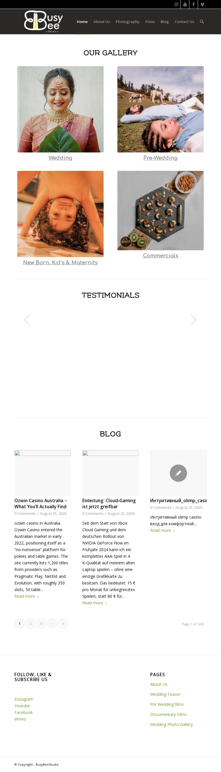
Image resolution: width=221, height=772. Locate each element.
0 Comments (25, 513)
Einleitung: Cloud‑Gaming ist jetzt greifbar (109, 504)
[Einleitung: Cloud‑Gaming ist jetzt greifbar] (110, 473)
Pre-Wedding (160, 158)
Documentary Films (168, 714)
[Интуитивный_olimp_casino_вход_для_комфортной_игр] (178, 473)
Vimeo (20, 719)
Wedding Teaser (165, 694)
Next (193, 319)
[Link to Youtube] (185, 4)
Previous (27, 319)
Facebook (24, 712)
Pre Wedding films (167, 704)
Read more (24, 596)
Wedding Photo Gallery (171, 724)
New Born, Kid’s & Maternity (60, 262)
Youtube (22, 705)
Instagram (23, 699)
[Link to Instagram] (176, 4)
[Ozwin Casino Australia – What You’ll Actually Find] (42, 473)
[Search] (202, 21)
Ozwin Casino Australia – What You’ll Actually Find (40, 504)
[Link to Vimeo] (202, 4)
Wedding (60, 158)
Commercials (160, 256)
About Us (159, 684)
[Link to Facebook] (193, 4)
